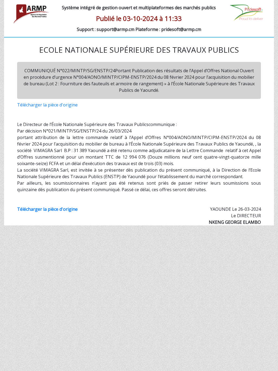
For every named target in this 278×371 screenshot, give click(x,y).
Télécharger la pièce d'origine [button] (47, 105)
